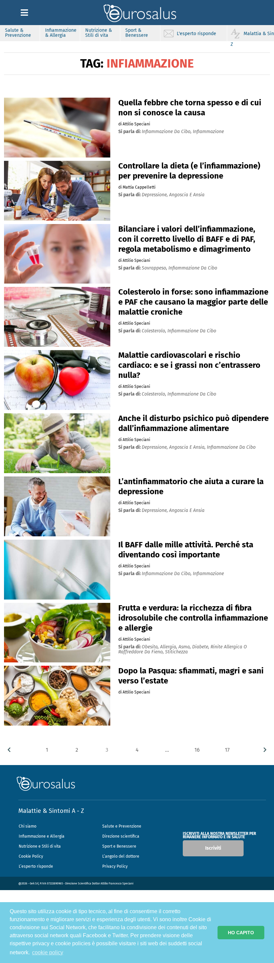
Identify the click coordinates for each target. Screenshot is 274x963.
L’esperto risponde (36, 866)
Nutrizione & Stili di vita (98, 32)
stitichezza (176, 652)
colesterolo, (154, 331)
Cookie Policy (31, 856)
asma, (185, 647)
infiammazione (208, 131)
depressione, (155, 195)
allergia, (169, 647)
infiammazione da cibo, (167, 131)
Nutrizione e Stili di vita (40, 846)
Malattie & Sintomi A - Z (51, 811)
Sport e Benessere (119, 846)
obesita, (151, 647)
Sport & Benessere (136, 32)
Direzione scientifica (120, 836)
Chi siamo (27, 826)
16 (197, 750)
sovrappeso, (155, 268)
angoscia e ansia (186, 195)
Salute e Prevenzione (121, 826)
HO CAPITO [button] (241, 932)
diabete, (201, 647)
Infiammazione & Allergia (61, 32)
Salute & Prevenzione (18, 32)
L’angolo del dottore (120, 856)
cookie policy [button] (47, 952)
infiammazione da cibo (192, 268)
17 (227, 750)
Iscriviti (213, 848)
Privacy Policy (115, 866)
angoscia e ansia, (188, 447)
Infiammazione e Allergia (41, 836)
